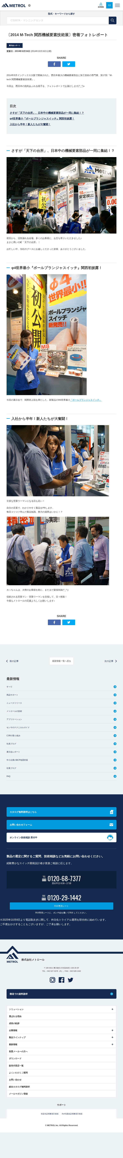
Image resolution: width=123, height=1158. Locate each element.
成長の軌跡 (14, 1023)
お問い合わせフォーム (21, 824)
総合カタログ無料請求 (19, 1087)
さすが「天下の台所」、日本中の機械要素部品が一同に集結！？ (47, 112)
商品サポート (12, 695)
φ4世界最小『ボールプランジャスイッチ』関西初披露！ (42, 118)
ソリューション (16, 1009)
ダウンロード (15, 1058)
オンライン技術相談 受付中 (23, 837)
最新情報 (13, 1044)
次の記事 (108, 661)
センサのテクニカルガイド (18, 727)
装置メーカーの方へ (18, 1051)
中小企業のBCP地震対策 (17, 760)
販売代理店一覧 (16, 1065)
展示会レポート (14, 45)
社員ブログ (11, 744)
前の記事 (14, 661)
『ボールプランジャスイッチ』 (86, 400)
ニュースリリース (14, 703)
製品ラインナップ (17, 1037)
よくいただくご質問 (18, 1072)
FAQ (8, 776)
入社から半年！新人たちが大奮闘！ (30, 124)
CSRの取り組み (13, 735)
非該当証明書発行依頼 (49, 1114)
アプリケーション (14, 719)
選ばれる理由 (15, 1016)
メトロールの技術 (14, 711)
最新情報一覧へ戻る (61, 661)
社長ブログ (11, 768)
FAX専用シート (61, 906)
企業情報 (13, 1030)
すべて (9, 687)
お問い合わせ (15, 1080)
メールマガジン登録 (18, 1094)
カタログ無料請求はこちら (23, 812)
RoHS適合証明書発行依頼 (72, 1114)
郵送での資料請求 (19, 994)
